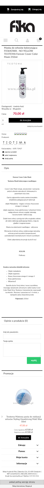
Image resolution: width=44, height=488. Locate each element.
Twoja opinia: (8, 341)
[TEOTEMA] (14, 143)
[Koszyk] (38, 40)
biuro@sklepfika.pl (16, 476)
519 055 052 (34, 476)
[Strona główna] (22, 25)
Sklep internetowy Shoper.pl (22, 486)
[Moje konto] (27, 40)
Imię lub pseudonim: (10, 332)
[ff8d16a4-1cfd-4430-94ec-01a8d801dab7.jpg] (22, 82)
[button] (5, 40)
